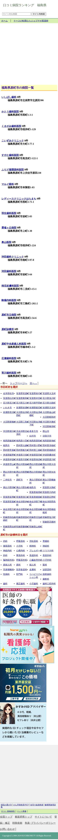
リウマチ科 (48, 550)
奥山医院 (6, 242)
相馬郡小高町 (22, 441)
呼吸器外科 (21, 560)
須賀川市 (47, 436)
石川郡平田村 (35, 403)
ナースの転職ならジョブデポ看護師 (31, 21)
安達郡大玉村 (49, 393)
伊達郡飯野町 (9, 455)
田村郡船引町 (22, 450)
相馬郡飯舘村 (9, 441)
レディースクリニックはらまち (19, 198)
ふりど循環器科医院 (13, 169)
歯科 (5, 583)
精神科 (32, 546)
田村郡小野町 (35, 445)
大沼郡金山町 (49, 412)
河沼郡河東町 (49, 422)
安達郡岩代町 (35, 393)
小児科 (19, 546)
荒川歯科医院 (9, 372)
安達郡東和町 (22, 398)
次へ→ (33, 383)
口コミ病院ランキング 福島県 (24, 5)
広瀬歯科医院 (9, 358)
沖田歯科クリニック (13, 256)
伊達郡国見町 (35, 455)
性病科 (6, 574)
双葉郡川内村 (49, 492)
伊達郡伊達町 (9, 459)
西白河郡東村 (35, 472)
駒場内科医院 (9, 300)
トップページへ (18, 383)
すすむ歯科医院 (10, 155)
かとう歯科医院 (10, 111)
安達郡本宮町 (35, 398)
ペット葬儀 (21, 811)
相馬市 (6, 445)
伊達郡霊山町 (9, 464)
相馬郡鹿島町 (35, 441)
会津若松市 (8, 393)
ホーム (4, 21)
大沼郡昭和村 (49, 417)
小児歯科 (33, 583)
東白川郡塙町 (9, 487)
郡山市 (46, 431)
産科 (18, 565)
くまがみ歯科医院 (11, 126)
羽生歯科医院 (9, 213)
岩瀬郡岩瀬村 (22, 407)
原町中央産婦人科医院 (14, 343)
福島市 (32, 487)
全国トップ (6, 816)
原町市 (19, 480)
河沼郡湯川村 (9, 431)
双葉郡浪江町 (22, 497)
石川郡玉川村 (22, 403)
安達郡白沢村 (9, 398)
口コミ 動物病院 (8, 811)
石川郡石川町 (9, 403)
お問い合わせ (7, 829)
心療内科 (20, 550)
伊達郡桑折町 (49, 455)
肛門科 (19, 574)
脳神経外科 (8, 560)
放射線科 (47, 574)
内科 (5, 541)
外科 (5, 555)
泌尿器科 (47, 569)
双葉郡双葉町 (9, 502)
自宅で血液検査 (36, 805)
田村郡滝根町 (49, 445)
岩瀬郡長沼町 (9, 412)
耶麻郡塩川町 (49, 517)
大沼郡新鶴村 (9, 422)
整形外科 (20, 555)
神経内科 (7, 550)
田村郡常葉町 (9, 450)
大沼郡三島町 (22, 422)
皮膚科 (32, 569)
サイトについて (43, 816)
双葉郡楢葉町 (35, 497)
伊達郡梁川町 (49, 459)
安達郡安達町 (22, 393)
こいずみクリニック (13, 140)
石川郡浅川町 (49, 398)
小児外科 (47, 560)
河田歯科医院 (9, 271)
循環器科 (7, 546)
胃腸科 (46, 541)
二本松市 (7, 480)
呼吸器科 (20, 541)
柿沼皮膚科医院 (10, 285)
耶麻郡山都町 (35, 527)
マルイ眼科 (8, 184)
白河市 (32, 436)
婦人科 (32, 565)
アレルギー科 (35, 550)
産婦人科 (7, 565)
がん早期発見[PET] (21, 805)
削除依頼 (17, 823)
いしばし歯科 (9, 97)
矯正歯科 (20, 583)
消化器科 (33, 541)
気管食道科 (21, 569)
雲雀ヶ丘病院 (9, 227)
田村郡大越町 (22, 445)
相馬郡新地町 (49, 441)
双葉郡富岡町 (9, 497)
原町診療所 (8, 329)
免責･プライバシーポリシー (40, 823)
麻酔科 (46, 579)
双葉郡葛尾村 (35, 492)
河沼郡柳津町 (49, 426)
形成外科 (33, 555)
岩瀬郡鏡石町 (35, 407)
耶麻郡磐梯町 (22, 527)
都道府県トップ (23, 816)
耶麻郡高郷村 (49, 522)
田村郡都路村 (49, 450)
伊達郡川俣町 (22, 455)
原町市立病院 (9, 314)
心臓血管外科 (35, 560)
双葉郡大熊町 (49, 487)
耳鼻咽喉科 (8, 569)
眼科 (45, 565)
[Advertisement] (29, 55)
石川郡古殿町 (49, 403)
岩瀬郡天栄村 (49, 407)
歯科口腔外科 (49, 583)
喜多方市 (33, 431)
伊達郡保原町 (35, 459)
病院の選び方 (6, 805)
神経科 (46, 546)
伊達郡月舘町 (22, 459)
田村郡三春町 (35, 450)
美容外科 (47, 555)
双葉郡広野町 (49, 497)
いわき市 (7, 407)
